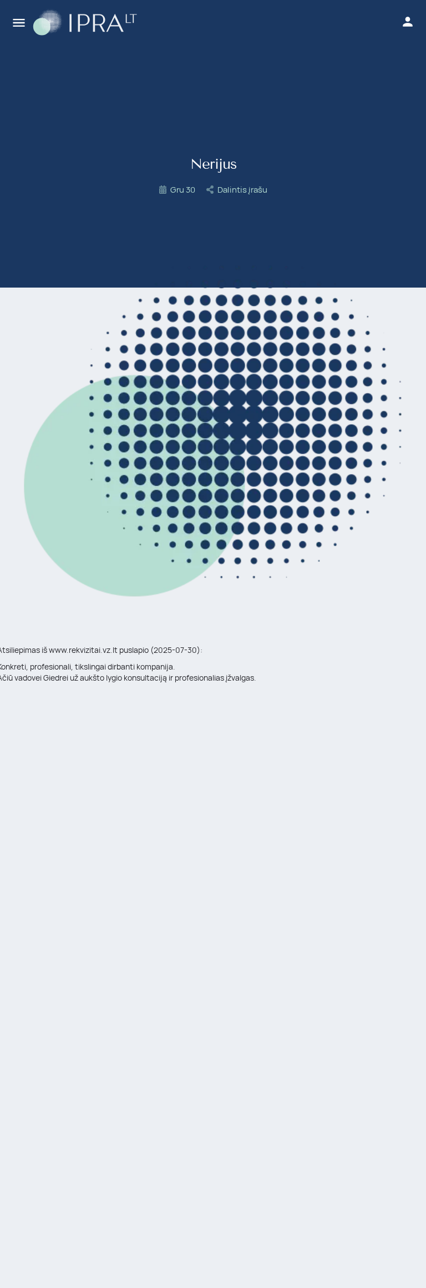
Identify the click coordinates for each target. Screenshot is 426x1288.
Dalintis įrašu (242, 189)
